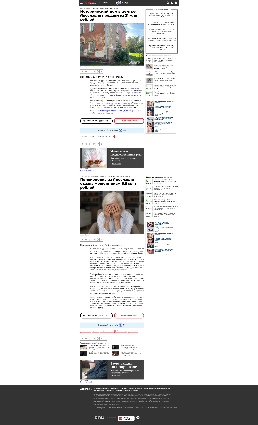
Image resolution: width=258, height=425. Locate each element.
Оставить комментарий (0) (129, 121)
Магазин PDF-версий (135, 388)
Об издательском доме (101, 388)
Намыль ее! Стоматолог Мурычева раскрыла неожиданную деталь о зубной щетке (165, 194)
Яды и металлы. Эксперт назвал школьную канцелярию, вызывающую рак (164, 66)
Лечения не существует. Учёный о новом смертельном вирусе (164, 79)
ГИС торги (110, 85)
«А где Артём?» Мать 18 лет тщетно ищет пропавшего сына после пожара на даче (165, 60)
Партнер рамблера (111, 417)
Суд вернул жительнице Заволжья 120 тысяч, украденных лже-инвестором (131, 353)
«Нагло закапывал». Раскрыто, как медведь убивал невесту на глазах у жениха (165, 214)
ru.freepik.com (84, 235)
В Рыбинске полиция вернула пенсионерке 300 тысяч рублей (99, 352)
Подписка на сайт (99, 390)
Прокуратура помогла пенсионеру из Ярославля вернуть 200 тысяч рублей (129, 347)
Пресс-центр (115, 388)
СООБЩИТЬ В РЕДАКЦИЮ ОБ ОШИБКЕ (127, 390)
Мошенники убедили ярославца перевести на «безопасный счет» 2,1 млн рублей (99, 347)
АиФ (92, 67)
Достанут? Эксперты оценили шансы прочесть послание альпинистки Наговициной (166, 208)
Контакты (110, 390)
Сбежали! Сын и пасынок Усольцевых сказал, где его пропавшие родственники (166, 188)
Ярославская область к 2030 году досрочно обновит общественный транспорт (161, 47)
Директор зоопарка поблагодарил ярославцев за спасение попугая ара (161, 23)
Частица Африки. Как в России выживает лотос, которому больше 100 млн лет (165, 181)
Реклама (123, 388)
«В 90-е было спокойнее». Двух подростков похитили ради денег (164, 72)
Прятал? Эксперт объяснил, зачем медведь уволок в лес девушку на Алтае (165, 86)
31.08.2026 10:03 (85, 176)
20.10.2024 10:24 (85, 8)
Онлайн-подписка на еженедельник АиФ (157, 388)
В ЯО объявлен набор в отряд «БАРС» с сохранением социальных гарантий (162, 39)
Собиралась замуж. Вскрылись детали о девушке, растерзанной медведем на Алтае (164, 201)
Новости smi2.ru (87, 170)
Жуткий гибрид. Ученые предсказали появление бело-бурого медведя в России (166, 93)
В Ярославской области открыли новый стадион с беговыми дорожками (161, 31)
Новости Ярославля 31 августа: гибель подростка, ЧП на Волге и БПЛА (161, 15)
